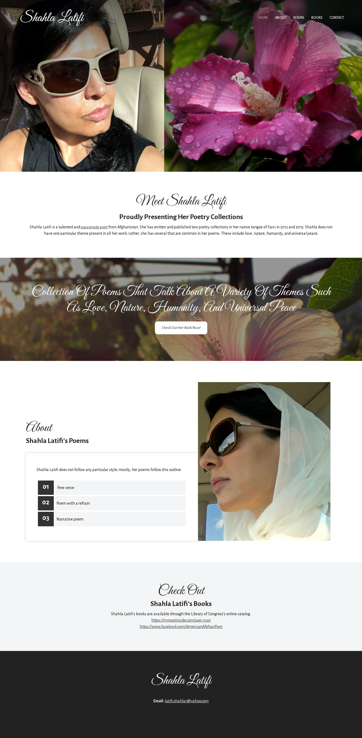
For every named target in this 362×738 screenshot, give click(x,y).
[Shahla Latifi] (52, 17)
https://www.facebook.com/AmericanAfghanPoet (181, 626)
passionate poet (94, 227)
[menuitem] (263, 17)
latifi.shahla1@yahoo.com (187, 701)
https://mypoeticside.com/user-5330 (181, 620)
